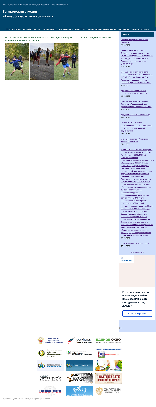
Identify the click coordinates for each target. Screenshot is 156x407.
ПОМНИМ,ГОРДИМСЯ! (140, 29)
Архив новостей (137, 252)
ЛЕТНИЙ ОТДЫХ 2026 (31, 29)
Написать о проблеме (137, 314)
